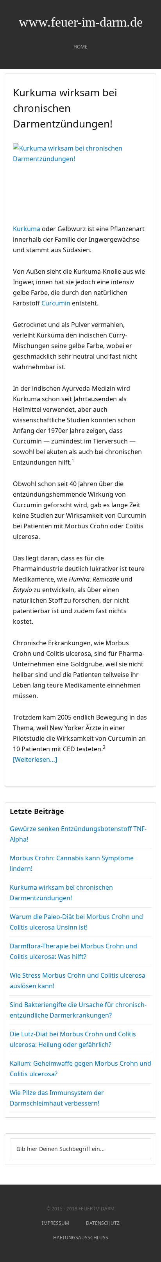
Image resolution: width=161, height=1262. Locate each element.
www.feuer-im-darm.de (81, 22)
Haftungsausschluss (80, 1237)
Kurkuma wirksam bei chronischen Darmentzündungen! (65, 108)
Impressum (55, 1223)
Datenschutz (103, 1223)
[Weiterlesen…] (35, 759)
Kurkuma (27, 228)
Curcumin (56, 303)
